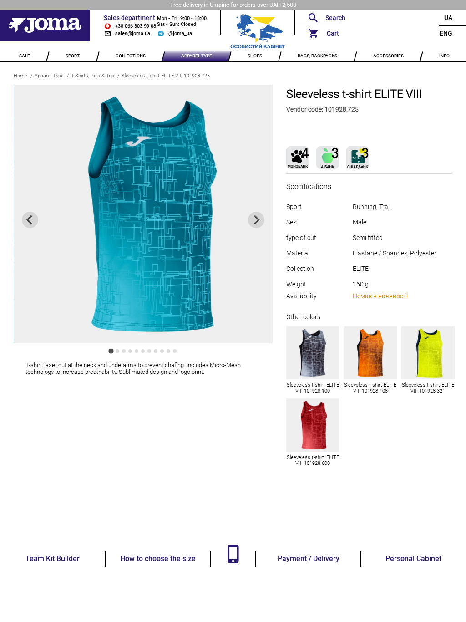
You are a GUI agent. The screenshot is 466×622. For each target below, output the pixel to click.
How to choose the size (158, 558)
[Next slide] (256, 220)
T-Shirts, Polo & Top (92, 76)
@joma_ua (180, 33)
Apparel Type (49, 76)
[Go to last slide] (30, 220)
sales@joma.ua (132, 33)
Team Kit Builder (52, 558)
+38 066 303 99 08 (135, 26)
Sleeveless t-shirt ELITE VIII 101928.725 (166, 76)
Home (20, 76)
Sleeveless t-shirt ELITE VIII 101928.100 (313, 388)
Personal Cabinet (413, 558)
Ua (448, 17)
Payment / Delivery (308, 558)
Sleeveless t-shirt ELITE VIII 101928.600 (313, 460)
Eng (446, 33)
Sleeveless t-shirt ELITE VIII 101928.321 (428, 388)
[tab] (111, 351)
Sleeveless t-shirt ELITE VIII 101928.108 (370, 388)
